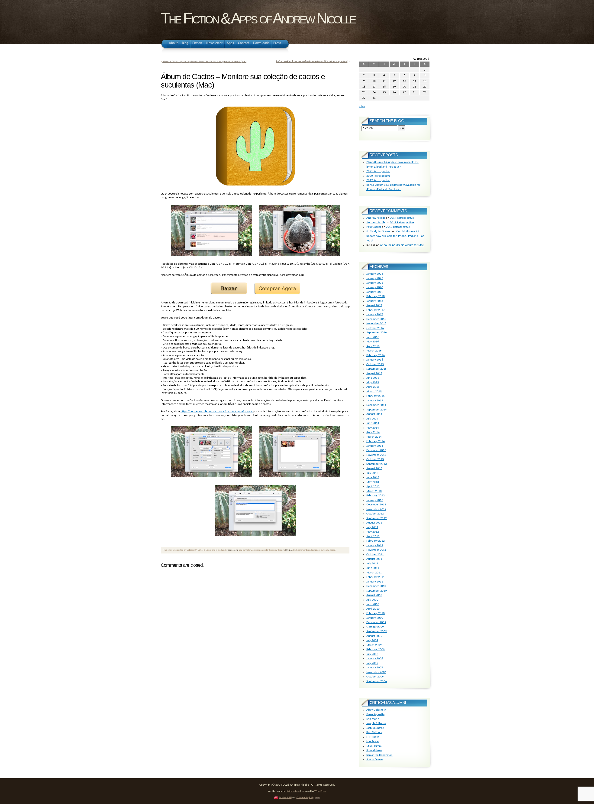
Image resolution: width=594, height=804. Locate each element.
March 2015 (374, 391)
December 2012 (376, 504)
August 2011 (374, 558)
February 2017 (375, 310)
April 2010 (373, 608)
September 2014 (376, 409)
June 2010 (372, 604)
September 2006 (376, 681)
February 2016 (375, 355)
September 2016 (376, 332)
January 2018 (374, 301)
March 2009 (374, 645)
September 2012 (376, 518)
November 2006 (376, 672)
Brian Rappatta (375, 714)
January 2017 (374, 314)
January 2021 (374, 282)
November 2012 (376, 509)
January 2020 (374, 287)
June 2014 (372, 423)
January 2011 (374, 581)
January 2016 (374, 359)
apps (230, 550)
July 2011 (372, 563)
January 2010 (374, 617)
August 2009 (374, 636)
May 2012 (372, 531)
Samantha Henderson (379, 755)
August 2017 (374, 305)
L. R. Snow (372, 737)
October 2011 (375, 554)
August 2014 (374, 414)
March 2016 (374, 350)
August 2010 (374, 595)
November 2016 (376, 323)
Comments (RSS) (305, 797)
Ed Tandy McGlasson (378, 231)
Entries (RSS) (285, 797)
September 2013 (376, 463)
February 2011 (375, 577)
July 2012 (372, 527)
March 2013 (374, 491)
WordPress (320, 791)
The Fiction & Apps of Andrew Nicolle (258, 18)
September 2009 (376, 631)
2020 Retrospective (378, 175)
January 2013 (374, 500)
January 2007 (374, 667)
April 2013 (373, 486)
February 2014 (375, 441)
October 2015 (375, 364)
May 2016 (372, 341)
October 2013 (375, 459)
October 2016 (375, 328)
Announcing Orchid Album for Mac (402, 245)
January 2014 (374, 445)
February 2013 (375, 495)
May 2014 (372, 427)
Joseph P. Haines (376, 723)
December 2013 (376, 450)
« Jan (362, 106)
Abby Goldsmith (376, 709)
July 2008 (372, 654)
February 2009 (375, 649)
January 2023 (374, 273)
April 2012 (373, 536)
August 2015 (374, 373)
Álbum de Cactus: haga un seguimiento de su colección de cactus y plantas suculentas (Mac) (204, 61)
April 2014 (373, 432)
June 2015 (372, 377)
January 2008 (374, 658)
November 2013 (376, 454)
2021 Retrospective (378, 171)
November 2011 (376, 549)
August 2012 (374, 522)
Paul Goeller (373, 226)
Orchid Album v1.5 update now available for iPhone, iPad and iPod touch (395, 236)
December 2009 (376, 622)
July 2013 (372, 473)
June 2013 (372, 477)
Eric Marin (372, 718)
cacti (235, 550)
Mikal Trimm (373, 746)
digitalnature (293, 791)
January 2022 (374, 278)
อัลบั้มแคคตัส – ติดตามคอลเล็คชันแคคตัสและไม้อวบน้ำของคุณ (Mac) (312, 61)
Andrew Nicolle (375, 217)
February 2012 (375, 540)
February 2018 (375, 296)
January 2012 (374, 545)
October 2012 (375, 513)
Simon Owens (374, 759)
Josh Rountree (375, 727)
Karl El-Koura (374, 732)
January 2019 (374, 291)
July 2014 (372, 418)
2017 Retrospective (402, 217)
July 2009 (372, 640)
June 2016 (372, 337)
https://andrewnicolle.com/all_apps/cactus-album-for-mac (217, 411)
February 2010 (375, 613)
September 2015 (376, 368)
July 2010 (372, 599)
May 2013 (372, 482)
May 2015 (372, 382)
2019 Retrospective (378, 180)
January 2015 (374, 400)
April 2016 (373, 346)
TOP (317, 797)
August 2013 (374, 468)
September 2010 (376, 590)
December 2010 (376, 586)
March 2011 (374, 572)
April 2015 (373, 386)
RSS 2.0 (288, 550)
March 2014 (374, 436)
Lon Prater (372, 741)
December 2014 (376, 405)
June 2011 (372, 568)
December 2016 (376, 319)
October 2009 (375, 626)
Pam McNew (374, 750)
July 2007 (372, 663)
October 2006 (375, 676)
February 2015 (375, 395)
